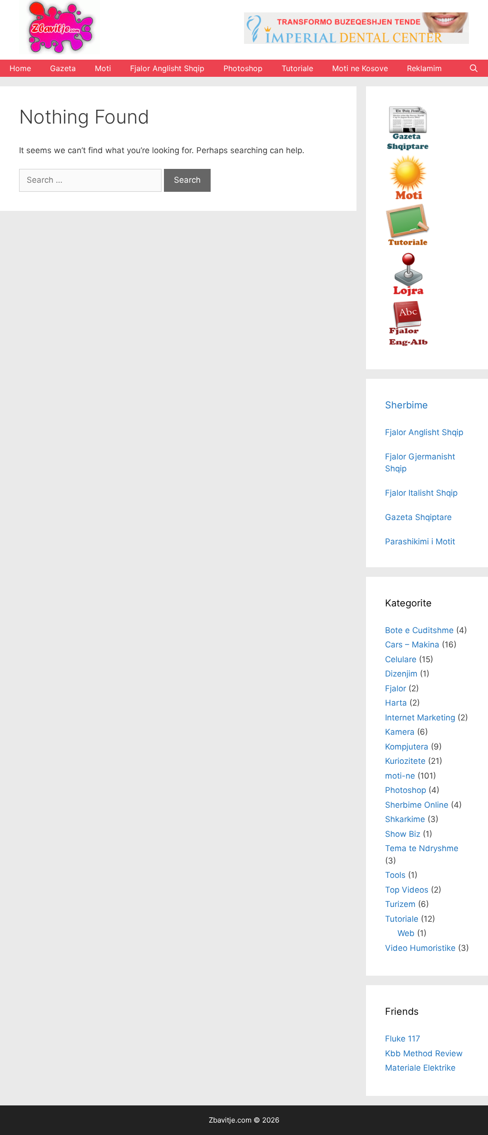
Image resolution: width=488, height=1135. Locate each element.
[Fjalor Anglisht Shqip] (407, 343)
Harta (396, 703)
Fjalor (395, 688)
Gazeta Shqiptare (418, 517)
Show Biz (402, 834)
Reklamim (424, 68)
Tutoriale (297, 68)
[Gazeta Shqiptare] (407, 148)
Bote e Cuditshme (419, 630)
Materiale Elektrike (420, 1068)
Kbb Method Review (424, 1053)
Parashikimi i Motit (420, 541)
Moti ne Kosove (360, 68)
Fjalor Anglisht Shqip (167, 68)
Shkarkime (405, 819)
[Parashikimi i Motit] (407, 197)
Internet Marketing (420, 717)
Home (20, 68)
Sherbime (406, 405)
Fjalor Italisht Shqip (421, 493)
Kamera (400, 732)
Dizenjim (401, 673)
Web (406, 933)
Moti (103, 68)
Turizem (400, 904)
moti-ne (400, 776)
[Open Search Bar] (473, 68)
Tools (395, 875)
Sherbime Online (416, 805)
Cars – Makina (412, 644)
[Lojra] (407, 295)
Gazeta (63, 68)
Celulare (401, 659)
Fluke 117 (402, 1038)
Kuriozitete (405, 761)
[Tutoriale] (407, 245)
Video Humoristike (420, 948)
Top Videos (406, 890)
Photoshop (243, 68)
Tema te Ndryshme (421, 848)
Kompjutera (406, 746)
